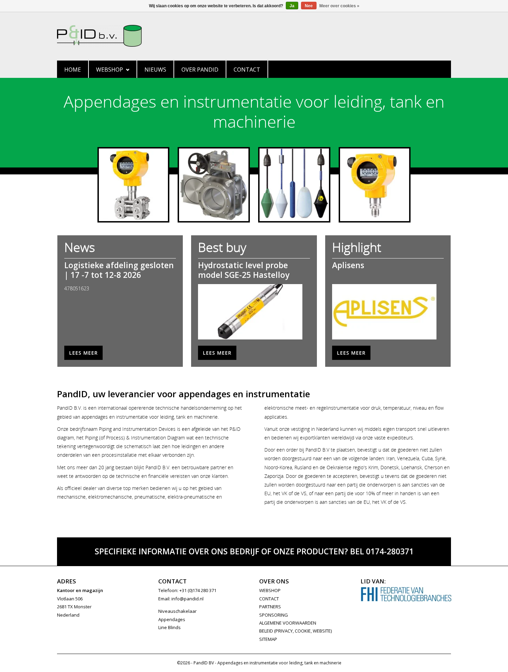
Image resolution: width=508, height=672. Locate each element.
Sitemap (268, 639)
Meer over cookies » (339, 5)
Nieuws (155, 69)
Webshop (109, 69)
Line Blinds (169, 627)
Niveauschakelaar (177, 611)
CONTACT (269, 599)
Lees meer (83, 352)
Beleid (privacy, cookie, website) (295, 631)
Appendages (171, 619)
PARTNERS (270, 606)
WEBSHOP (270, 590)
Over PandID (199, 69)
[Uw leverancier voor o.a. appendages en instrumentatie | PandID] (254, 36)
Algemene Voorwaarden (287, 623)
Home (72, 69)
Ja (292, 5)
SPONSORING (273, 615)
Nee (309, 5)
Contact (247, 69)
